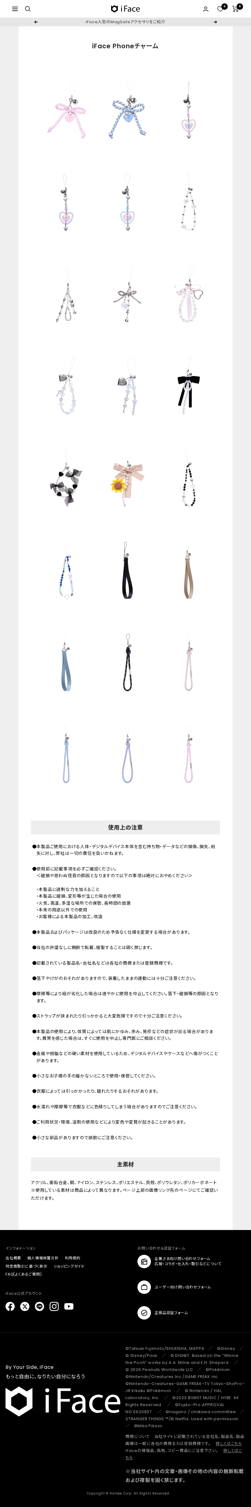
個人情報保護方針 (42, 1258)
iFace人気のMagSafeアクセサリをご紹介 (125, 22)
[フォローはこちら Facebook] (10, 1306)
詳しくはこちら (229, 1443)
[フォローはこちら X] (24, 1306)
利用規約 (73, 1258)
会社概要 (13, 1258)
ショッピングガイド (69, 1266)
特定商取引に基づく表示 (26, 1266)
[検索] (28, 9)
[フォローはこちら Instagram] (54, 1306)
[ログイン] (205, 9)
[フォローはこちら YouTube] (68, 1306)
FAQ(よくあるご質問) (24, 1274)
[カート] (235, 9)
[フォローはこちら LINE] (39, 1306)
